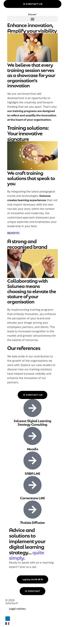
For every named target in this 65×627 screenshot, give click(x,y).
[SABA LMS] (32, 460)
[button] (32, 19)
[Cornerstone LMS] (32, 485)
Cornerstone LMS (32, 498)
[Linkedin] (7, 618)
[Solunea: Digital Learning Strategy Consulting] (32, 408)
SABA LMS (32, 473)
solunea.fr (11, 603)
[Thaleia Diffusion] (32, 510)
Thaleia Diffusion (32, 522)
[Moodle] (32, 436)
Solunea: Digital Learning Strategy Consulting (32, 422)
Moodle (32, 448)
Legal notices (17, 608)
